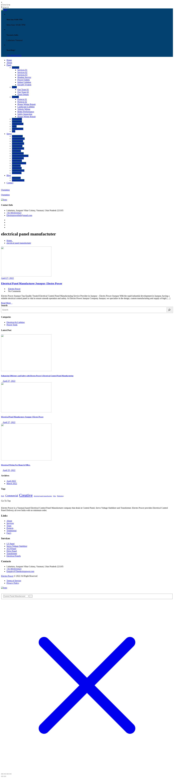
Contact (10, 183)
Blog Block (17, 161)
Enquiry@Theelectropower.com (20, 571)
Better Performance (25, 112)
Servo (9, 134)
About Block (17, 141)
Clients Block (18, 153)
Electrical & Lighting (16, 322)
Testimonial (17, 119)
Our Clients (17, 121)
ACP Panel (11, 548)
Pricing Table (17, 124)
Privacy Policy (13, 583)
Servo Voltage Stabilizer (17, 546)
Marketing (60, 496)
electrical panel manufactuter (19, 243)
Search (4, 305)
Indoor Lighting (24, 82)
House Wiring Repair (26, 104)
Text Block (16, 173)
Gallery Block (18, 148)
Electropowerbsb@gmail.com (19, 215)
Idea (54, 496)
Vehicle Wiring (23, 109)
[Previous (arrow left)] (2, 776)
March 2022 (12, 483)
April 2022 (11, 481)
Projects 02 (22, 102)
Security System (24, 85)
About (9, 62)
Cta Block (16, 165)
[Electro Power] (4, 9)
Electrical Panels (14, 556)
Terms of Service (14, 580)
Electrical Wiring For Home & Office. (15, 465)
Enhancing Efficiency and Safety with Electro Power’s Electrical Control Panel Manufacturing (37, 376)
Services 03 (22, 75)
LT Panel (10, 544)
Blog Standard (18, 180)
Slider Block (17, 136)
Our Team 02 (23, 92)
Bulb (2, 496)
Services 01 (22, 70)
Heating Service (24, 77)
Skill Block (17, 168)
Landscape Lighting (26, 107)
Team (14, 87)
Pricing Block (18, 158)
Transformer (12, 553)
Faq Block (16, 151)
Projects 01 (22, 99)
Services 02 (22, 72)
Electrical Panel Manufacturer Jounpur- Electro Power (31, 283)
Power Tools (12, 325)
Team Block (17, 146)
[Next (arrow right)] (5, 776)
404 (13, 131)
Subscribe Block (19, 163)
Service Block (18, 143)
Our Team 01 (23, 89)
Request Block (18, 138)
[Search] (169, 309)
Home (9, 60)
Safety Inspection (24, 114)
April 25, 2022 (9, 470)
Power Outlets (23, 80)
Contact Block (18, 170)
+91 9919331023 (14, 55)
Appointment (17, 129)
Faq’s (14, 126)
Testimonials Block (20, 156)
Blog (9, 175)
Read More (6, 303)
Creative (26, 495)
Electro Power (14, 289)
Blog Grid (16, 178)
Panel (9, 65)
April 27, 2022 (7, 278)
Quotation (5, 190)
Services (15, 67)
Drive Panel (12, 551)
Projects (15, 97)
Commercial (11, 495)
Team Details (23, 94)
